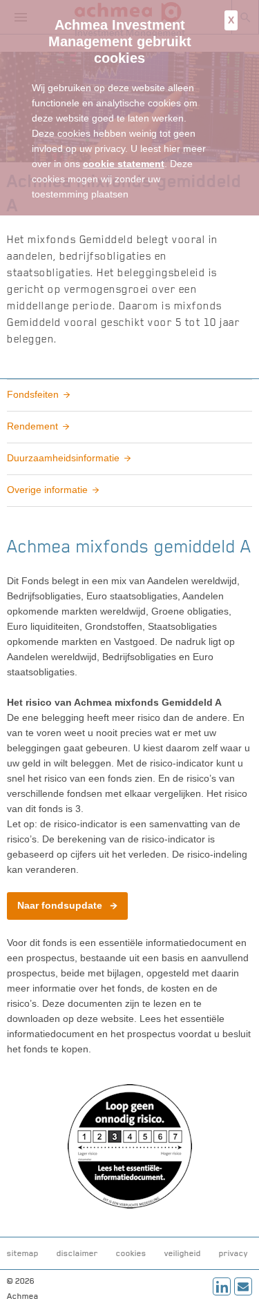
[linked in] (222, 1286)
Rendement (32, 426)
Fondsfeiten (33, 394)
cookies (131, 1253)
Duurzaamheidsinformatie (63, 457)
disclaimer (77, 1253)
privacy (233, 1253)
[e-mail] (243, 1286)
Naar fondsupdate (59, 905)
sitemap (23, 1253)
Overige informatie (47, 489)
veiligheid (182, 1253)
